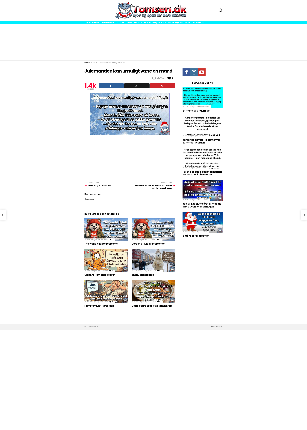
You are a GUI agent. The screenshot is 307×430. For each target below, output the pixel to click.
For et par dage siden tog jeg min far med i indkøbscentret (202, 173)
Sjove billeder (92, 22)
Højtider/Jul (174, 22)
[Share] (111, 85)
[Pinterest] (162, 85)
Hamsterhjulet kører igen (99, 306)
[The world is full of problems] (106, 229)
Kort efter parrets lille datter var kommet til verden (201, 141)
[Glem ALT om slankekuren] (106, 260)
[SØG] (221, 10)
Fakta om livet (134, 22)
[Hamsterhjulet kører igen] (106, 291)
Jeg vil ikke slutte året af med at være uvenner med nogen (202, 205)
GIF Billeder (198, 22)
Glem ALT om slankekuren (99, 275)
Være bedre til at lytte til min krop (152, 306)
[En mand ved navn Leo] (203, 97)
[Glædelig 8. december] (3, 215)
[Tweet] (136, 85)
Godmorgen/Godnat (154, 22)
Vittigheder (108, 22)
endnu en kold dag (143, 275)
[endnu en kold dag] (153, 260)
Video (187, 22)
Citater (120, 22)
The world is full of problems (101, 243)
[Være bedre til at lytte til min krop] (153, 291)
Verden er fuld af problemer (148, 243)
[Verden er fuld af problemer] (153, 229)
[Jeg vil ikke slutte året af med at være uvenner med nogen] (203, 190)
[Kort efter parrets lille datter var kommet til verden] (203, 126)
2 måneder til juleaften (196, 236)
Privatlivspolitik (217, 327)
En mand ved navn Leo (196, 110)
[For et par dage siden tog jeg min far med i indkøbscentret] (203, 158)
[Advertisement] (153, 42)
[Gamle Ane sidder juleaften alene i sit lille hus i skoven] (304, 215)
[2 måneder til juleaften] (203, 222)
